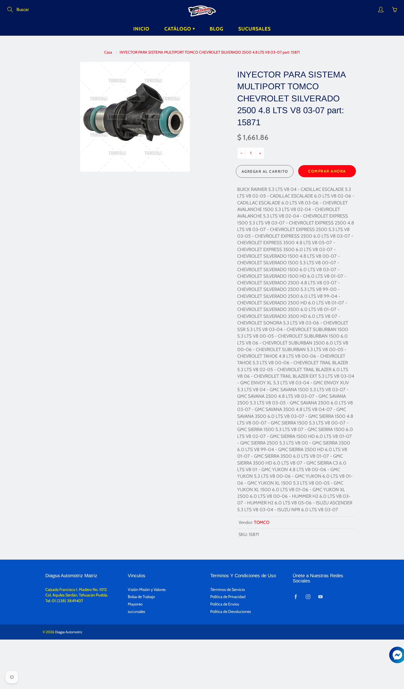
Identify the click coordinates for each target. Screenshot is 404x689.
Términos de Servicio (227, 589)
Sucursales (254, 29)
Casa (108, 52)
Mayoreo (135, 604)
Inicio (141, 29)
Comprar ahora (327, 171)
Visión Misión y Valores (147, 589)
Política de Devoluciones (230, 611)
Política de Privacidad (227, 596)
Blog (216, 29)
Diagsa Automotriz (68, 632)
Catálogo (178, 29)
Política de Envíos (224, 604)
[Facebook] (295, 596)
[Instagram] (308, 596)
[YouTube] (320, 596)
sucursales (136, 611)
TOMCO (261, 522)
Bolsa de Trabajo (141, 596)
